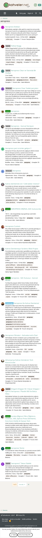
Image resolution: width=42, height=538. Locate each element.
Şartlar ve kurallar (15, 519)
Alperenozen (9, 175)
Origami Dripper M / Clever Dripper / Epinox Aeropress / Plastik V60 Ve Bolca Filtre (22, 391)
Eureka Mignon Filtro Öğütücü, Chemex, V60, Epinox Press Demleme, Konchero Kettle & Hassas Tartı (20, 418)
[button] (4, 13)
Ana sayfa (5, 521)
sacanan (7, 198)
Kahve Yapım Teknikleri (12, 272)
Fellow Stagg (13, 46)
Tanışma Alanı (30, 39)
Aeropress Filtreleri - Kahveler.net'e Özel (21, 335)
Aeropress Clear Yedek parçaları (22, 88)
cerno (7, 435)
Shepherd (8, 140)
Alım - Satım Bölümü (24, 82)
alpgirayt (8, 240)
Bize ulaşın (5, 519)
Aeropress (12, 111)
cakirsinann (8, 118)
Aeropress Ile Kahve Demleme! (22, 303)
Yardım (35, 519)
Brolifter (7, 162)
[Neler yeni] (36, 13)
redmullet (8, 60)
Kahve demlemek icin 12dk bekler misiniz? (22, 184)
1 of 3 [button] (14, 484)
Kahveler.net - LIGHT (8, 515)
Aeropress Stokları (12, 27)
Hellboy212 (8, 453)
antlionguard (9, 262)
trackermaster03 (10, 37)
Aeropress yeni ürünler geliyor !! (18, 148)
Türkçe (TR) (21, 515)
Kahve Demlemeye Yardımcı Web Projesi (21, 248)
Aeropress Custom (12, 226)
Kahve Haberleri (15, 165)
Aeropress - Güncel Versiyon (20, 126)
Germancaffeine (10, 376)
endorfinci (8, 474)
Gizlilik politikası (26, 519)
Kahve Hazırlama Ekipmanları (27, 242)
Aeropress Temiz (15, 448)
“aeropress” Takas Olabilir (18, 463)
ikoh (6, 408)
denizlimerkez (9, 218)
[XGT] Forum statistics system (21, 527)
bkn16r (7, 102)
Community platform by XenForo (21, 525)
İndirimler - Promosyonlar (13, 354)
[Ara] (40, 13)
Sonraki (21, 484)
